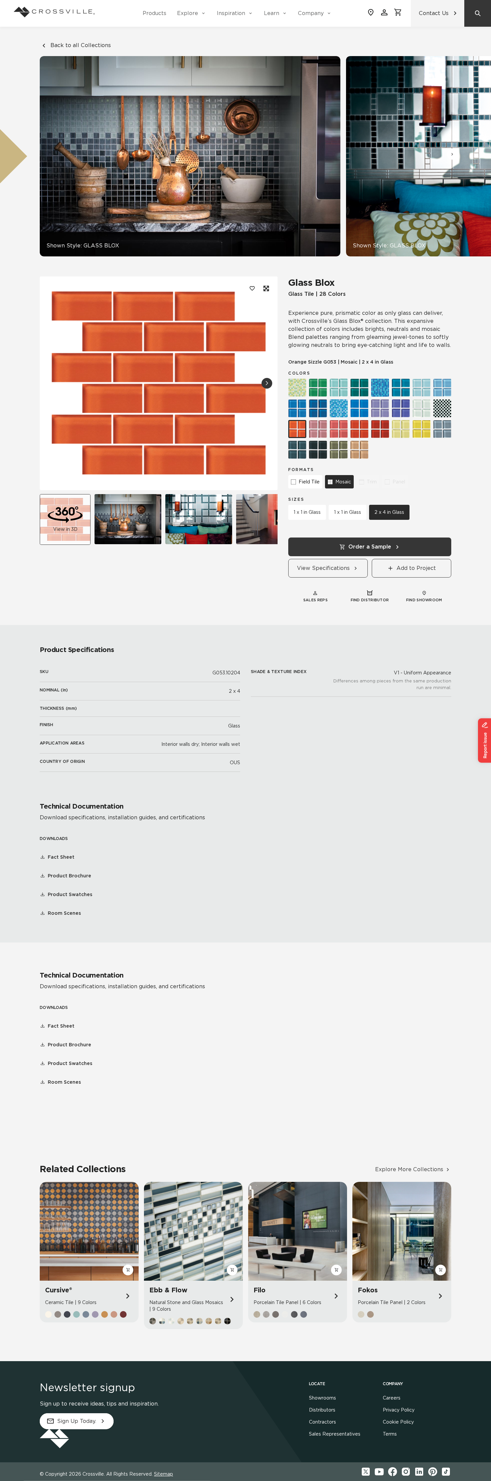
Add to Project (416, 568)
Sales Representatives (334, 1434)
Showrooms (322, 1398)
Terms (390, 1434)
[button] (452, 154)
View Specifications (323, 568)
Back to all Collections (80, 45)
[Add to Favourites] (252, 288)
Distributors (322, 1410)
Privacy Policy (399, 1410)
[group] (128, 519)
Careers (391, 1398)
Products (154, 13)
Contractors (322, 1422)
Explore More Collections (409, 1169)
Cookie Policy (398, 1422)
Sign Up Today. (76, 1421)
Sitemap (163, 1474)
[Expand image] (265, 288)
